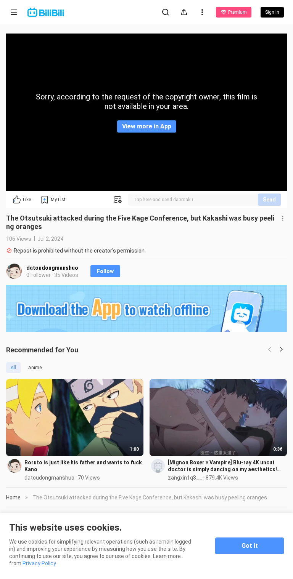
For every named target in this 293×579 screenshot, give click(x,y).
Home (13, 497)
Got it (249, 545)
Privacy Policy (39, 563)
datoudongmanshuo (52, 268)
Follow (105, 271)
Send (269, 200)
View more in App (146, 126)
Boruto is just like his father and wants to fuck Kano (83, 465)
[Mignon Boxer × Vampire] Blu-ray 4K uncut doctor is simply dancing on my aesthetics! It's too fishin (222, 466)
